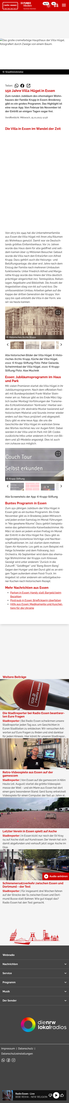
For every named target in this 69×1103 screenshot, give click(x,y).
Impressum (8, 1048)
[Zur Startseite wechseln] (10, 5)
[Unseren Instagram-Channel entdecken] (13, 1060)
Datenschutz (25, 1048)
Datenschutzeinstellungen (17, 1053)
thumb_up (62, 1095)
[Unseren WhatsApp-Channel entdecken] (3, 1060)
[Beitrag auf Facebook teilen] (22, 86)
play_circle (56, 1095)
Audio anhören (56, 876)
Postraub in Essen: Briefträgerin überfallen (35, 600)
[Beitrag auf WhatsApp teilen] (16, 86)
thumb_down (50, 1095)
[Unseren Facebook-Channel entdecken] (8, 1060)
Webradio (9, 955)
